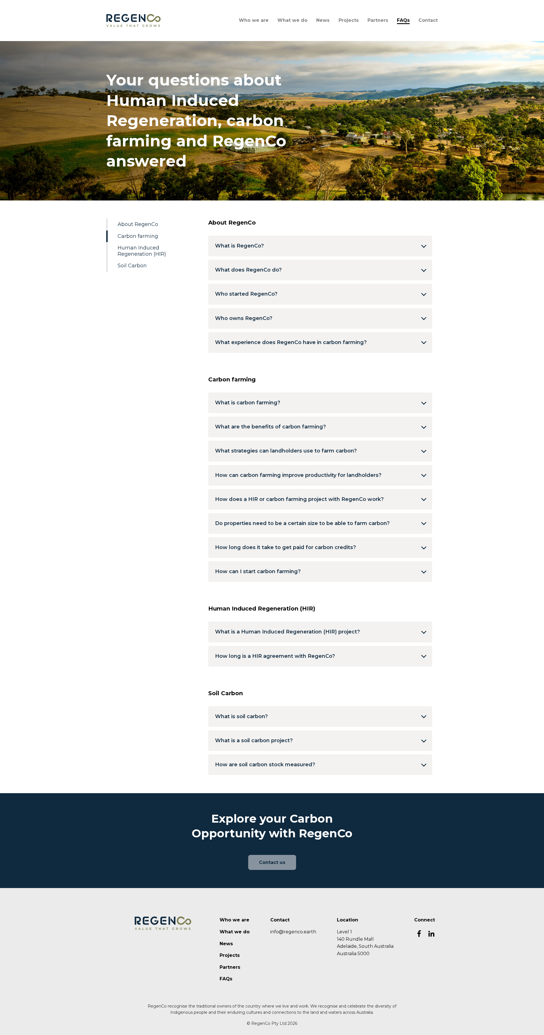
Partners (377, 20)
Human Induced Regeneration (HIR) (142, 251)
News (323, 20)
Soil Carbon (132, 266)
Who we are (254, 20)
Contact (428, 20)
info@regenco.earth (293, 931)
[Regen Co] (133, 20)
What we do (292, 20)
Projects (349, 20)
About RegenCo (138, 224)
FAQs (403, 20)
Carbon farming (138, 236)
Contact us (272, 862)
